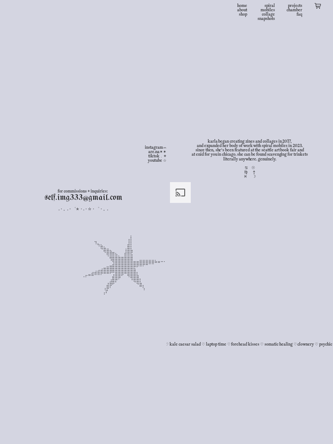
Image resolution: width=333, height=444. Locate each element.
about (242, 10)
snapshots (266, 18)
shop (243, 14)
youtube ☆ (157, 160)
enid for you (206, 154)
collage (268, 14)
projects (295, 5)
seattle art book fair (279, 150)
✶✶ (163, 151)
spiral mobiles (268, 8)
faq (299, 14)
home (242, 5)
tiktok (154, 156)
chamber (294, 10)
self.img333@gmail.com (83, 197)
